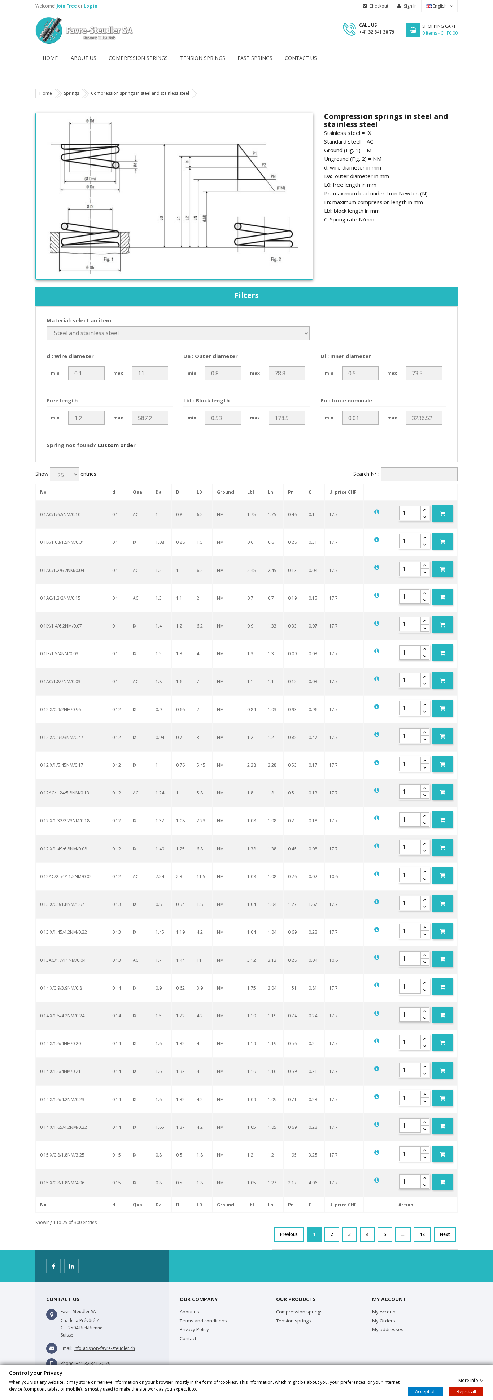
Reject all (466, 1391)
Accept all (425, 1391)
